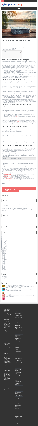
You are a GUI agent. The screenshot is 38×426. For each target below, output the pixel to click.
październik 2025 (4, 239)
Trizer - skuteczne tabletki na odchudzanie (18, 400)
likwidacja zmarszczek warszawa (18, 328)
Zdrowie (4, 183)
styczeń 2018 (4, 266)
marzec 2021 (4, 256)
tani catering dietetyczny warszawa (18, 398)
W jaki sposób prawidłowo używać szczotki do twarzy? (7, 358)
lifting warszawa (17, 325)
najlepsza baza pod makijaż (18, 352)
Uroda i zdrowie (4, 277)
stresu (17, 116)
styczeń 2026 (4, 236)
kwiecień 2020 (4, 261)
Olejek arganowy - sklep (18, 367)
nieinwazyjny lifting (18, 360)
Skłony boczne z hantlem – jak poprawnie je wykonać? (7, 313)
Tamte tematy (4, 276)
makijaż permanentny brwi (18, 330)
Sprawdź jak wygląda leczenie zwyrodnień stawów (7, 371)
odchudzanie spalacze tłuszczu (18, 365)
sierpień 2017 (4, 267)
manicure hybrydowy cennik (18, 336)
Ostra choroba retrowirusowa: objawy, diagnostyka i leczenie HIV (15, 288)
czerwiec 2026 (4, 234)
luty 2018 (3, 265)
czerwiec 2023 (4, 246)
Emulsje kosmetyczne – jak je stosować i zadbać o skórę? (7, 381)
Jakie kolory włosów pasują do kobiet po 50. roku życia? (10, 202)
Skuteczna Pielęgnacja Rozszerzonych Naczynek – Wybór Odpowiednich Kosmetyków (14, 208)
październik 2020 (4, 259)
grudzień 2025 (4, 237)
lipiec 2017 (3, 268)
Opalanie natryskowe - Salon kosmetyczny (18, 381)
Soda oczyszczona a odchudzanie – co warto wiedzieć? (7, 351)
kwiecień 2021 (4, 255)
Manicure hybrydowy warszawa (18, 339)
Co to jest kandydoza (5, 205)
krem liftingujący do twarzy (18, 323)
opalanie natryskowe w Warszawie (18, 384)
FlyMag (17, 423)
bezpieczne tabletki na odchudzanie (18, 311)
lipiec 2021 (3, 252)
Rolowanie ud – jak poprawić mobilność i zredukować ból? (7, 378)
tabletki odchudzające (18, 395)
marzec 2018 (4, 264)
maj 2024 (3, 242)
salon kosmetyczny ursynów (18, 390)
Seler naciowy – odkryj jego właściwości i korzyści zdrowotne (7, 364)
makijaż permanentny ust (18, 333)
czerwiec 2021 (4, 253)
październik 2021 (4, 249)
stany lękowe (18, 121)
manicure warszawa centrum (18, 344)
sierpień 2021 (4, 251)
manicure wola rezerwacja (17, 347)
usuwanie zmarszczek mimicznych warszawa (18, 403)
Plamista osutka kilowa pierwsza (10, 294)
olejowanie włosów (18, 378)
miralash (16, 349)
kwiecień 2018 (4, 263)
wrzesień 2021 (4, 250)
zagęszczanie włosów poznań (18, 417)
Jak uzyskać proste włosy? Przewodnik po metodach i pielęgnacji (11, 219)
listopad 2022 (4, 248)
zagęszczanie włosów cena (18, 414)
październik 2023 (4, 245)
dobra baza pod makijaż (18, 317)
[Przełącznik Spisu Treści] (20, 52)
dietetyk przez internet (18, 315)
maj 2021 (3, 254)
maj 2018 (3, 262)
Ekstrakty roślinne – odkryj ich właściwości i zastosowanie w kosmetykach (15, 0)
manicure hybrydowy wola (18, 341)
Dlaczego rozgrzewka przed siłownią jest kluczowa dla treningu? (7, 324)
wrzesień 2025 (4, 240)
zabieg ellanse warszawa (17, 409)
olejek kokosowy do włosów (18, 373)
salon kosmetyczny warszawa (18, 393)
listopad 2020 (4, 258)
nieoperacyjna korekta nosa (18, 363)
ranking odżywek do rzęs (18, 386)
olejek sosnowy (17, 375)
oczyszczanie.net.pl (11, 42)
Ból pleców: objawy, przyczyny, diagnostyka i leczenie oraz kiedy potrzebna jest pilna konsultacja (16, 218)
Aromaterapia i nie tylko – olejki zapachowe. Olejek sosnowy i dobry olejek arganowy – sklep (15, 204)
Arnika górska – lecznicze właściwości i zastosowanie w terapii (15, 285)
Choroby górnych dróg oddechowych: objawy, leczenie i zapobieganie (12, 221)
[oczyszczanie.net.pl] (12, 4)
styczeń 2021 (4, 257)
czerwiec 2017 (4, 269)
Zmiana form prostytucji (7, 174)
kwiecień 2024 (4, 243)
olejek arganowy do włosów (18, 370)
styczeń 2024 (4, 244)
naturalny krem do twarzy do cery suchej (18, 358)
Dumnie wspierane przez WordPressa (7, 423)
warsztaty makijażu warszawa (18, 406)
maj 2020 (3, 260)
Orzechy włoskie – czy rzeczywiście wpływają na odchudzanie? (7, 368)
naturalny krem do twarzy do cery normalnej (18, 355)
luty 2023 (3, 247)
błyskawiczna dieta (18, 313)
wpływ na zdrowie (22, 81)
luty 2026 (3, 235)
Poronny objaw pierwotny (8, 178)
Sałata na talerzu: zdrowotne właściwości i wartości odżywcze (7, 317)
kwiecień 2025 (4, 241)
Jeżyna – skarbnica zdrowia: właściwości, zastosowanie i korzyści (7, 361)
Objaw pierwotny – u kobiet (8, 176)
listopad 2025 (4, 238)
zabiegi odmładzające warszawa (18, 411)
